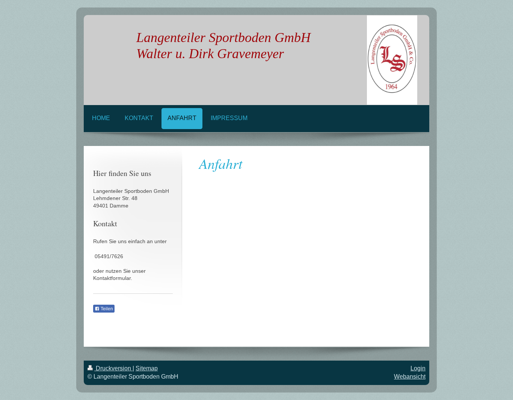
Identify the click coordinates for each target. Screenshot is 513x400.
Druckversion (113, 368)
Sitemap (147, 368)
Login (417, 368)
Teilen (106, 308)
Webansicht (409, 376)
